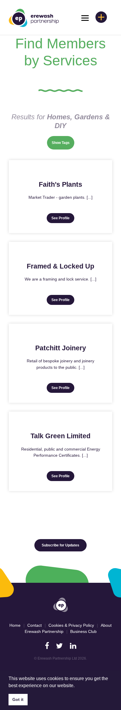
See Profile (60, 218)
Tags (66, 143)
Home (15, 625)
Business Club (83, 631)
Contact (34, 625)
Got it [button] (17, 699)
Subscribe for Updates (60, 545)
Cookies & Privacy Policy (71, 625)
